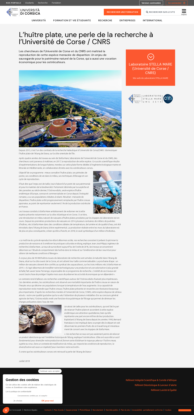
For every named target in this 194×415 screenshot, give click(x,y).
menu (184, 14)
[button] (6, 410)
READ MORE (150, 83)
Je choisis (17, 401)
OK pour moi (47, 401)
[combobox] (164, 12)
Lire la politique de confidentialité (18, 392)
